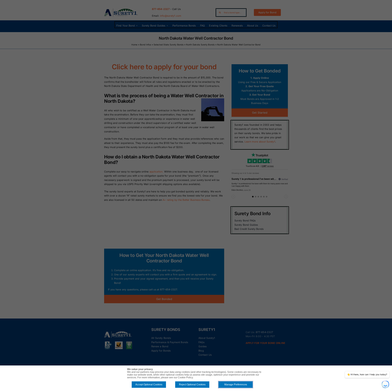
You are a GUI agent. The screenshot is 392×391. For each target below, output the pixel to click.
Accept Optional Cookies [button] (148, 384)
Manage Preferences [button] (235, 384)
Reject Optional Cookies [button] (192, 384)
